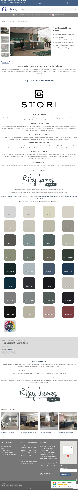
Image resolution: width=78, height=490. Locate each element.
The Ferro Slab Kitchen (45, 432)
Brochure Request (60, 14)
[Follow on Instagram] (67, 3)
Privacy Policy (30, 488)
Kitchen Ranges (20, 14)
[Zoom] (11, 53)
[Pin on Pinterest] (12, 352)
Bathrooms (38, 14)
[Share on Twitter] (6, 352)
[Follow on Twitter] (70, 3)
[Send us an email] (73, 3)
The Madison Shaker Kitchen (66, 432)
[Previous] (12, 41)
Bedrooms (30, 14)
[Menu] (14, 15)
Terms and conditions (37, 483)
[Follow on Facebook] (65, 3)
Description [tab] (5, 62)
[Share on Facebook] (3, 352)
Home (3, 22)
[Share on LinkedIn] (14, 352)
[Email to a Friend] (9, 352)
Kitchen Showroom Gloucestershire (10, 488)
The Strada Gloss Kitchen (7, 432)
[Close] (71, 447)
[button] (68, 456)
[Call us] (75, 3)
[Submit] (75, 9)
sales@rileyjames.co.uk (11, 454)
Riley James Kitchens (39, 361)
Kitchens (10, 22)
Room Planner (47, 14)
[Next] (48, 41)
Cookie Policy (23, 488)
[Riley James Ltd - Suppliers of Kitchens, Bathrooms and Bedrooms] (9, 10)
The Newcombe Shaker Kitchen (28, 432)
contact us (47, 468)
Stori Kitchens (22, 22)
